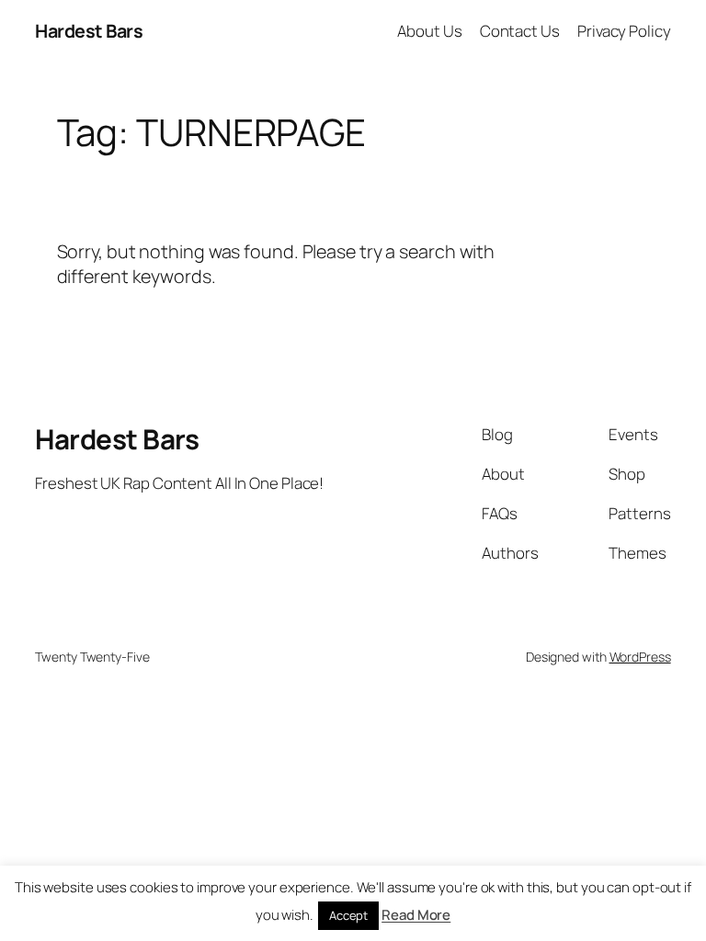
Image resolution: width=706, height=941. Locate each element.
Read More (415, 914)
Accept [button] (348, 915)
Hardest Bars (88, 30)
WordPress (640, 656)
